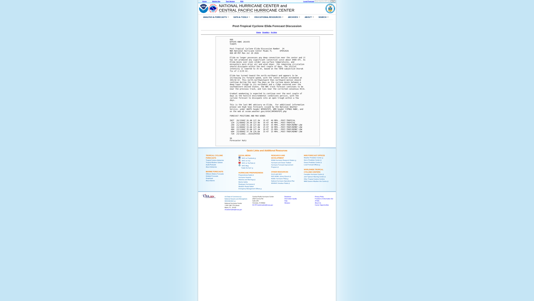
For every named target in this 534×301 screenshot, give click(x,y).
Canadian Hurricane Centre (313, 174)
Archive (274, 32)
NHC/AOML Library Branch (280, 176)
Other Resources (279, 172)
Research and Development (278, 156)
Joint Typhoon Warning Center (314, 177)
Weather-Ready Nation (246, 186)
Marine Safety (243, 182)
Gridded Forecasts (212, 176)
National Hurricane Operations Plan (283, 181)
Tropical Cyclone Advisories (215, 160)
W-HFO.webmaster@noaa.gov (262, 205)
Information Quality (290, 199)
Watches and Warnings (246, 180)
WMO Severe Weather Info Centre (315, 181)
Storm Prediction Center (312, 160)
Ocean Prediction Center (312, 162)
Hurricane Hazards (244, 177)
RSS (241, 1)
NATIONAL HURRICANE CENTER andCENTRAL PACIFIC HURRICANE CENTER (256, 8)
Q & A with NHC (276, 174)
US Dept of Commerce (232, 197)
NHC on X (245, 161)
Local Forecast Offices (311, 165)
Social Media (244, 155)
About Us (318, 203)
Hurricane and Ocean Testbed (281, 163)
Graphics (266, 32)
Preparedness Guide (245, 175)
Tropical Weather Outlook (214, 162)
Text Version (230, 1)
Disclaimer (287, 197)
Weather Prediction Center (313, 158)
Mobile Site (216, 1)
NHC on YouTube (247, 163)
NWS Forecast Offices (314, 155)
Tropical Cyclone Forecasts (214, 156)
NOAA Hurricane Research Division (283, 160)
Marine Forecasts (214, 171)
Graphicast (209, 178)
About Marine (210, 180)
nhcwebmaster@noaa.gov (233, 209)
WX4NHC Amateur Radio (279, 183)
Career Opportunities (322, 205)
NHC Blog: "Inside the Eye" (244, 167)
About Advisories (211, 167)
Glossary (287, 203)
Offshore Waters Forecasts (215, 174)
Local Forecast (308, 1)
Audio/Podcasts (211, 165)
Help (285, 201)
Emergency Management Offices (249, 189)
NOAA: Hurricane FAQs (279, 179)
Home (204, 1)
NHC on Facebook (247, 158)
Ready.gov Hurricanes (245, 184)
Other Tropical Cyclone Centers (314, 179)
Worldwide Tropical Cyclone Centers (313, 170)
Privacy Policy (319, 197)
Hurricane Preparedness (250, 172)
